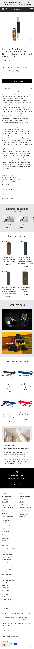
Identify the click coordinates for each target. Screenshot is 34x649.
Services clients (6, 496)
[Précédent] (3, 45)
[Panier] (31, 9)
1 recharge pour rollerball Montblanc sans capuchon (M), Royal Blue (25, 385)
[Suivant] (31, 45)
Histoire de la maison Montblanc (8, 581)
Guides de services (7, 535)
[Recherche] (6, 9)
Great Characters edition (7, 595)
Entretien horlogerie (25, 507)
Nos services (6, 194)
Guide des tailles (7, 189)
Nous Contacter (6, 531)
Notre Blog (5, 608)
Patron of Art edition (8, 591)
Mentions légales (7, 554)
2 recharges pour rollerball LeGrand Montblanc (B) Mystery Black (9, 386)
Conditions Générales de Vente (8, 550)
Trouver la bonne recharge (7, 576)
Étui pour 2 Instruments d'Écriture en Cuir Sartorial (25, 289)
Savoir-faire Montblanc (5, 587)
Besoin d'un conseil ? (8, 198)
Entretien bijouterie (24, 511)
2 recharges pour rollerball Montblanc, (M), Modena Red (25, 415)
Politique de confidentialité (6, 558)
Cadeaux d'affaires (7, 566)
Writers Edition (6, 599)
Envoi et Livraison (7, 516)
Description (6, 88)
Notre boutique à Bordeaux (7, 604)
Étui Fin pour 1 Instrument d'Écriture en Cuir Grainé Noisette (9, 259)
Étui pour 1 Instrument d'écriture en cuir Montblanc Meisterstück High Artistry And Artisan (25, 260)
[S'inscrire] (28, 630)
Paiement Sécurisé (7, 563)
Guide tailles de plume (6, 570)
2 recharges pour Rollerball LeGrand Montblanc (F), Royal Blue (9, 416)
